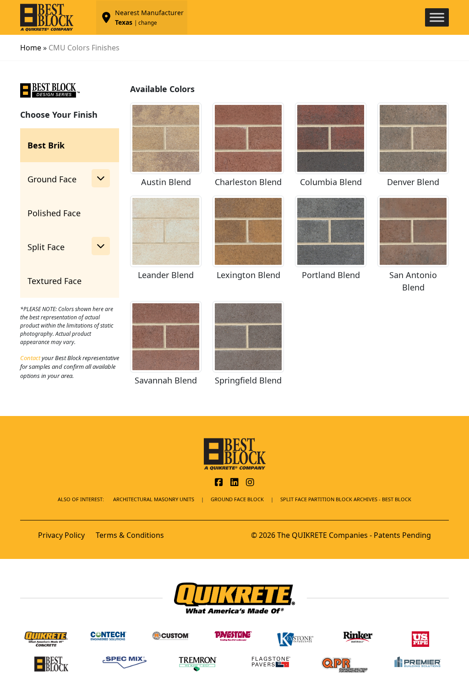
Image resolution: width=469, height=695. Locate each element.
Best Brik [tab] (46, 145)
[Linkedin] (234, 483)
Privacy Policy (61, 535)
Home (30, 48)
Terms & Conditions (130, 535)
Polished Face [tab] (54, 213)
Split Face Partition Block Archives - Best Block (345, 499)
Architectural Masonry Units (153, 499)
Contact (30, 358)
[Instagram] (250, 483)
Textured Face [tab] (54, 280)
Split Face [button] (46, 246)
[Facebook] (219, 483)
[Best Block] (235, 453)
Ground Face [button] (51, 179)
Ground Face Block (237, 499)
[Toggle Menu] (437, 17)
